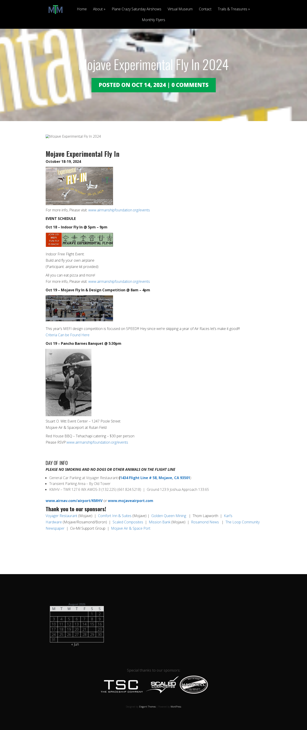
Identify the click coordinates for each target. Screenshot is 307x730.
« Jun (75, 644)
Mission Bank (159, 522)
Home (82, 9)
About (98, 9)
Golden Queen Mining (168, 515)
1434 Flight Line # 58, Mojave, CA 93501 (155, 477)
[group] (153, 470)
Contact (205, 9)
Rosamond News (205, 522)
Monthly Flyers (153, 20)
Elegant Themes (147, 706)
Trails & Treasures (232, 9)
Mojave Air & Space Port (130, 528)
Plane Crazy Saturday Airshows (136, 9)
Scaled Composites (128, 522)
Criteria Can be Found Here (67, 334)
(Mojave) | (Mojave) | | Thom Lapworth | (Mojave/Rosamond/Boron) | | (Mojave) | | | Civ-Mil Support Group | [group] (153, 522)
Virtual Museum (180, 9)
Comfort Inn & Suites (114, 515)
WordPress (176, 706)
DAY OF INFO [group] (57, 463)
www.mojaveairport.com (130, 500)
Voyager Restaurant (61, 515)
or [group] (99, 500)
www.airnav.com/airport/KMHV (74, 500)
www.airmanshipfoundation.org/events (119, 210)
